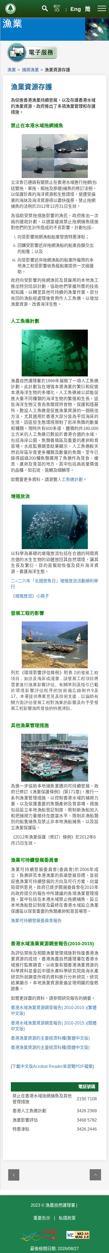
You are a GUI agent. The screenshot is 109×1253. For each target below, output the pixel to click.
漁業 (11, 70)
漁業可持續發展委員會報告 (36, 920)
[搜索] (45, 7)
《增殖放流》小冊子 (30, 596)
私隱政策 (67, 1218)
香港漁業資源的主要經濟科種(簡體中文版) (50, 1047)
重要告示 (41, 1218)
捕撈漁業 (30, 70)
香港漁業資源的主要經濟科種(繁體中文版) (50, 1038)
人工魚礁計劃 (70, 479)
